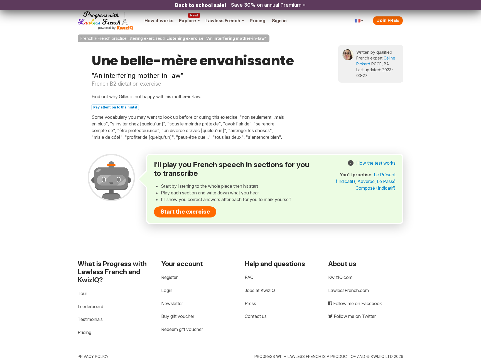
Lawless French (222, 20)
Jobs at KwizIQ (260, 290)
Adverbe (366, 181)
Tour (82, 293)
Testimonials (90, 319)
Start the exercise (185, 211)
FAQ (249, 277)
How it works (158, 20)
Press (250, 303)
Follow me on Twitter (354, 316)
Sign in (279, 20)
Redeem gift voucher (182, 329)
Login (166, 290)
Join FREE (388, 20)
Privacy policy (93, 356)
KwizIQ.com (340, 277)
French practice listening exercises (130, 38)
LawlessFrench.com (348, 290)
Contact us (256, 316)
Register (169, 277)
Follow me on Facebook (357, 303)
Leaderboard (90, 306)
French (86, 38)
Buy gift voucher (177, 316)
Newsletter (172, 303)
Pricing (257, 20)
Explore (187, 20)
